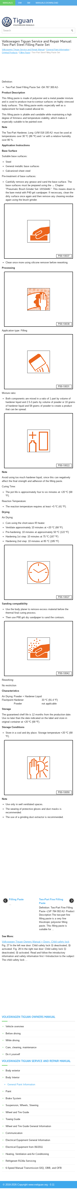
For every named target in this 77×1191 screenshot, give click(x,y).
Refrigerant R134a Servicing (21, 1160)
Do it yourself (13, 1054)
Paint (8, 1091)
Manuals (8, 3)
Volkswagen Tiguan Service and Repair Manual (23, 49)
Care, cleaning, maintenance (21, 1047)
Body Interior (12, 1077)
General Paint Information (57, 49)
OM (19, 3)
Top (16, 14)
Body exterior (13, 1070)
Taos (5, 14)
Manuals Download (47, 3)
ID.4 (60, 8)
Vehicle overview (15, 1026)
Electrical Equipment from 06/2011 (24, 1147)
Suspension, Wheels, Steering (22, 1105)
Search (42, 14)
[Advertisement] (38, 67)
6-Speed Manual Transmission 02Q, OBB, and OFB (34, 1168)
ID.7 (69, 8)
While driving (12, 1040)
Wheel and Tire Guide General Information (28, 1126)
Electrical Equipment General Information (28, 1140)
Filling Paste (24, 52)
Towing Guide (13, 1119)
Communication (14, 1133)
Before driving (13, 1033)
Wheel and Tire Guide (17, 1112)
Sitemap (28, 14)
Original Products (10, 52)
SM (28, 3)
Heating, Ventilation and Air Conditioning (27, 1154)
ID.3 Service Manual (14, 8)
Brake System (13, 1098)
